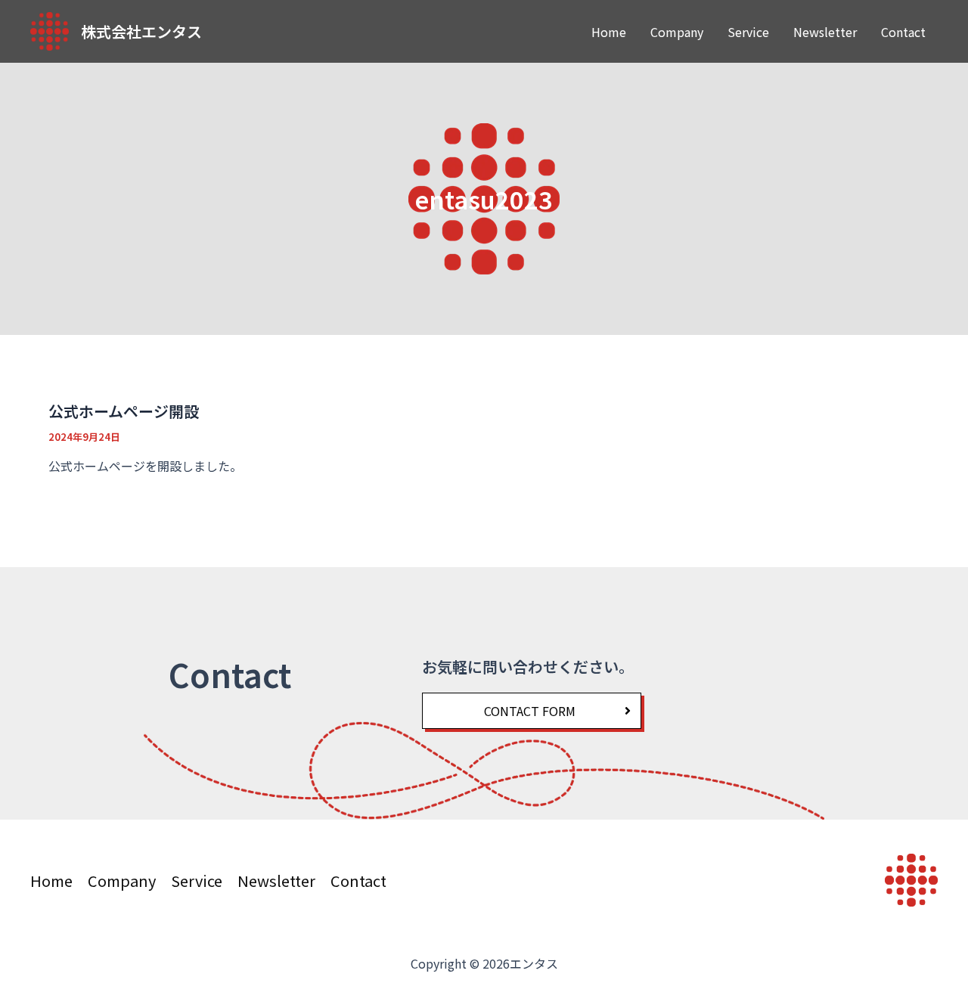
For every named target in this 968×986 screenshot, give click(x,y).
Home (608, 32)
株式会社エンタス (141, 31)
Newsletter (825, 32)
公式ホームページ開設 (123, 411)
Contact (903, 32)
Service (748, 32)
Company (676, 32)
